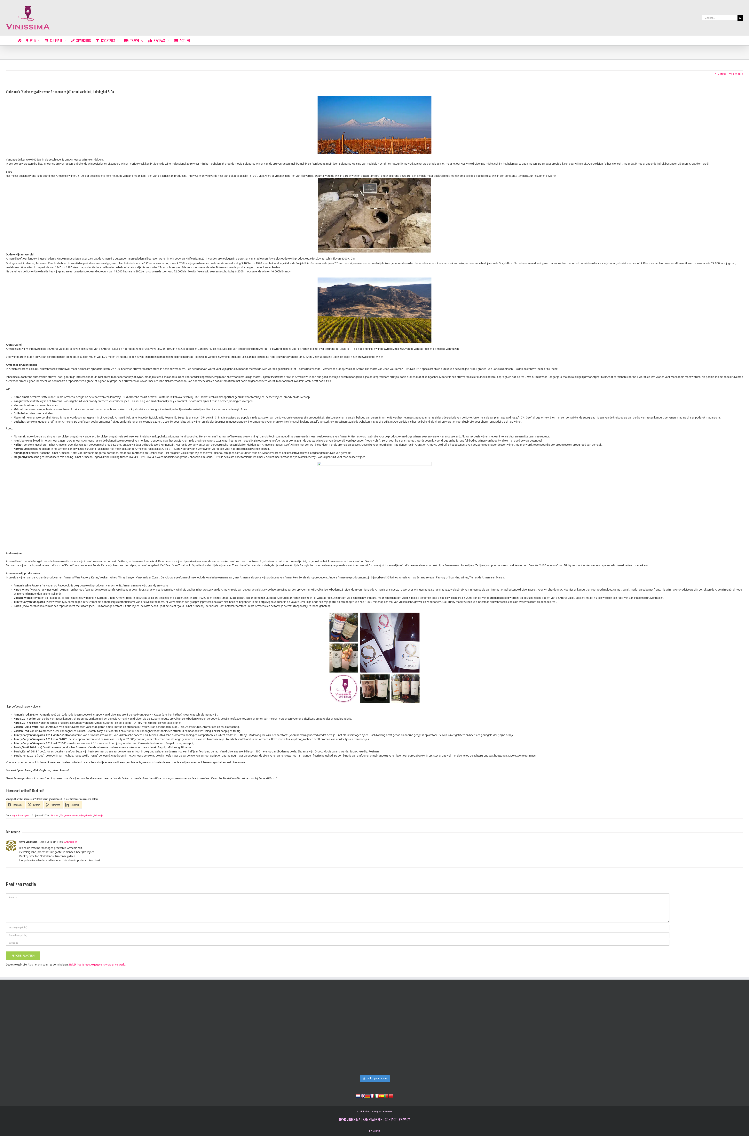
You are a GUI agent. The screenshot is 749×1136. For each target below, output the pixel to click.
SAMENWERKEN (372, 1119)
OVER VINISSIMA (349, 1119)
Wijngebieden (86, 815)
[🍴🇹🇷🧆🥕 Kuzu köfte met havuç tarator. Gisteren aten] (79, 1031)
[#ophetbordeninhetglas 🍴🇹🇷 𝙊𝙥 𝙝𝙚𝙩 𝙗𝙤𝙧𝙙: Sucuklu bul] (227, 1031)
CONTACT (391, 1119)
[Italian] (376, 1095)
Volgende (734, 73)
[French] (372, 1095)
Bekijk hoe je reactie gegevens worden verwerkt (97, 964)
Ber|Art (376, 1131)
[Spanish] (381, 1095)
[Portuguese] (386, 1095)
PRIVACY (404, 1119)
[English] (362, 1095)
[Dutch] (358, 1095)
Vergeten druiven (69, 815)
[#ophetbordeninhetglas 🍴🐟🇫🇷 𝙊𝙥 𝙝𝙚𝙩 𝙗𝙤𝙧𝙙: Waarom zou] (374, 1031)
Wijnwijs (98, 815)
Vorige (722, 73)
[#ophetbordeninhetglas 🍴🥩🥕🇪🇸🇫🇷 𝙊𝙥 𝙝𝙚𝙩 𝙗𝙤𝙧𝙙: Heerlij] (522, 1031)
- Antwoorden (70, 842)
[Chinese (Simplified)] (391, 1095)
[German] (367, 1095)
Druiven (55, 815)
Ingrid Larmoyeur (20, 815)
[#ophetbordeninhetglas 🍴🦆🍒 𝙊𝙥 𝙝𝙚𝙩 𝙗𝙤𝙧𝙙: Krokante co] (670, 1031)
